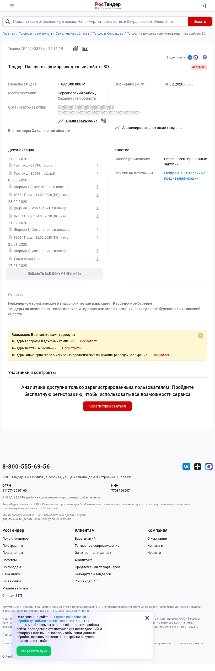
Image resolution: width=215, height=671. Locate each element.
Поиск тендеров (15, 538)
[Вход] (203, 6)
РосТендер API (87, 581)
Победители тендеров (93, 574)
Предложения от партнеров (97, 567)
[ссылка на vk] (186, 466)
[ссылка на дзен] (197, 466)
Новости (154, 553)
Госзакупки (11, 581)
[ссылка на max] (209, 466)
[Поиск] (7, 21)
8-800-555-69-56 (26, 467)
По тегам (9, 560)
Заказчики (11, 574)
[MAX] (195, 57)
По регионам (12, 553)
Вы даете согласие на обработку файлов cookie (51, 619)
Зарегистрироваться (107, 406)
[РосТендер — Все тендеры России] (108, 5)
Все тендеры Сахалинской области (39, 130)
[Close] (200, 336)
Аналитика (84, 560)
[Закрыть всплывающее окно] (147, 617)
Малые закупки (15, 588)
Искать (200, 21)
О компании (157, 538)
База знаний (85, 538)
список (198, 643)
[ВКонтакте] (189, 57)
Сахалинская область (77, 98)
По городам (11, 567)
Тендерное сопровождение (97, 545)
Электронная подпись (93, 553)
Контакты (155, 545)
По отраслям (12, 545)
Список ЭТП (12, 596)
